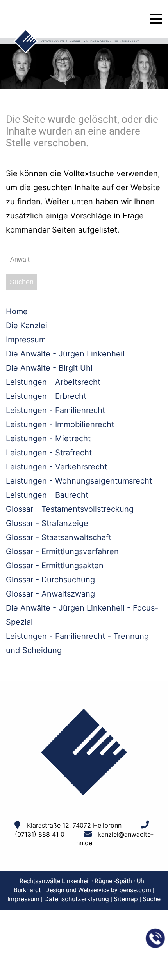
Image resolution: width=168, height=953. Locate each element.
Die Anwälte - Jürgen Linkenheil (65, 353)
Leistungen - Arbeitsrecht (53, 382)
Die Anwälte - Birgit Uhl (49, 368)
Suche (152, 899)
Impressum (26, 339)
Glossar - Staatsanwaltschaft (58, 537)
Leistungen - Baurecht (47, 495)
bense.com (135, 890)
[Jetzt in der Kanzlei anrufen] (155, 938)
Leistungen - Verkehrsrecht (56, 466)
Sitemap (126, 899)
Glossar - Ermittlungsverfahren (62, 551)
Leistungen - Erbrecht (46, 396)
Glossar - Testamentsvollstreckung (70, 509)
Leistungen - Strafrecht (49, 452)
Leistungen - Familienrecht (55, 410)
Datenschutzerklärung (76, 899)
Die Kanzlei (26, 325)
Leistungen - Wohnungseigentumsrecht (79, 481)
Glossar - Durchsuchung (50, 579)
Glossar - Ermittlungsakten (55, 565)
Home (17, 311)
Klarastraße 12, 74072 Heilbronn (74, 825)
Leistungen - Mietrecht (48, 438)
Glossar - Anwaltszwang (50, 593)
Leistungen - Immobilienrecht (60, 424)
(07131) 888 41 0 (39, 834)
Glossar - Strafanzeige (47, 523)
